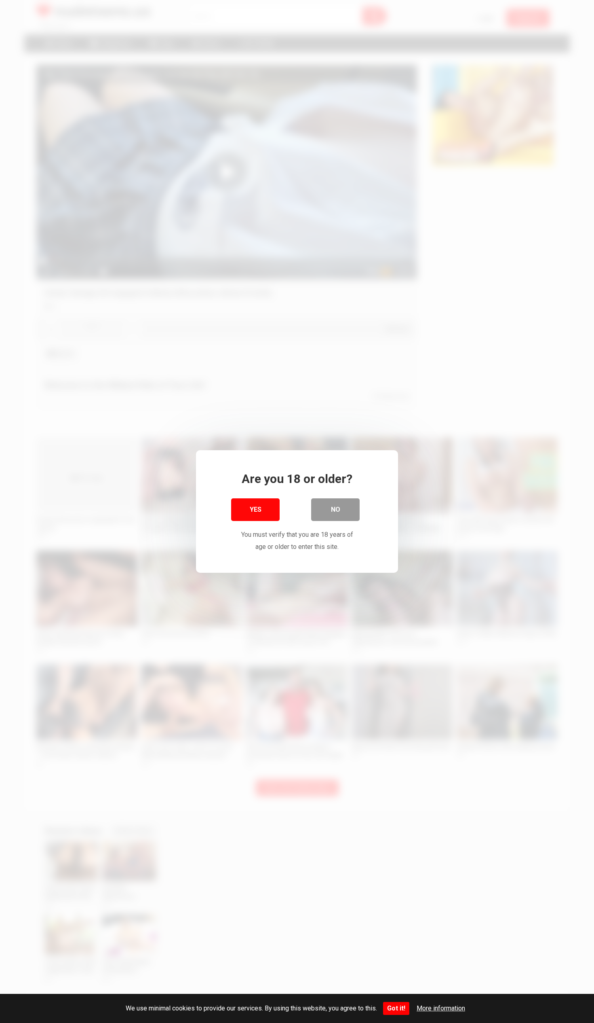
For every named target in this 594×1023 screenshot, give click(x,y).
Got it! (396, 1008)
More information (441, 1008)
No (335, 509)
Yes (255, 509)
